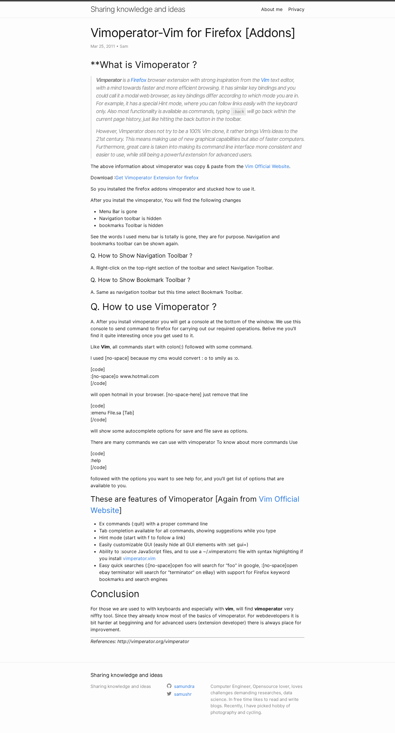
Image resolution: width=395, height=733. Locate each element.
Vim (265, 80)
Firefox (138, 80)
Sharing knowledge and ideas (138, 9)
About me (272, 9)
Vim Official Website (267, 166)
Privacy (296, 9)
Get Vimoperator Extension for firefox (157, 177)
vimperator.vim (139, 558)
